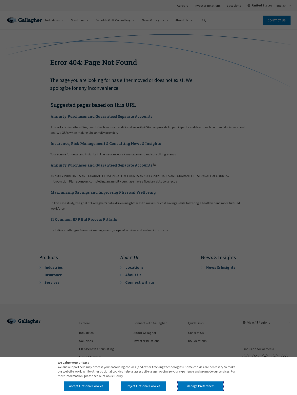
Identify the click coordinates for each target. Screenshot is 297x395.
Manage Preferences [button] (200, 386)
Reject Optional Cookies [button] (143, 386)
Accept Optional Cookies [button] (86, 386)
